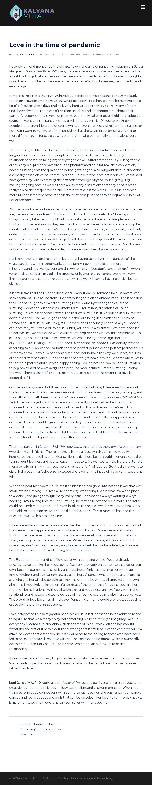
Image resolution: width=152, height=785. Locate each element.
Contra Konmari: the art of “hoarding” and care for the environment (41, 729)
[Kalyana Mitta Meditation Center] (32, 12)
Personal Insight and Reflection (93, 54)
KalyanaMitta (23, 54)
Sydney (107, 778)
